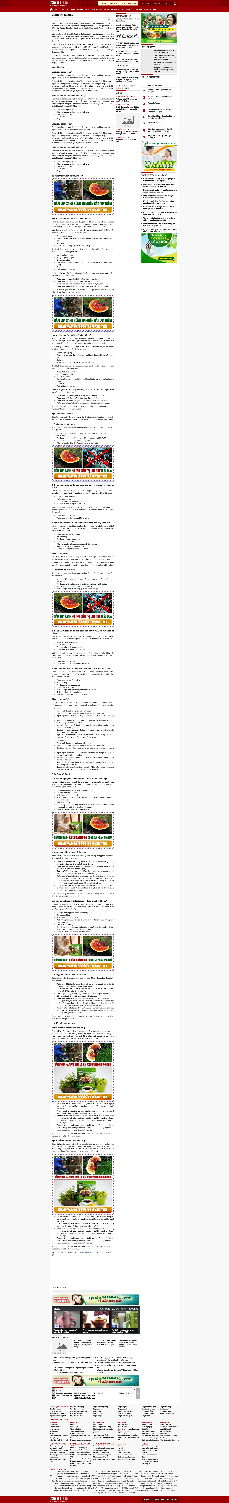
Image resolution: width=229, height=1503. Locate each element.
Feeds (157, 1499)
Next (136, 1318)
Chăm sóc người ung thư (79, 1448)
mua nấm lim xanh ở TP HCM (153, 1481)
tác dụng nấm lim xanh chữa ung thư (115, 1493)
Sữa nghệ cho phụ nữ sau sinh (126, 140)
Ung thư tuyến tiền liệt (78, 1411)
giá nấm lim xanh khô (69, 1471)
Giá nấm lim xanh (148, 1431)
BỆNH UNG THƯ (77, 9)
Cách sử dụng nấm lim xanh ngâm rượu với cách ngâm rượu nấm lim (159, 185)
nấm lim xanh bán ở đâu (111, 1471)
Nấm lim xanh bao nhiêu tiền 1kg (80, 1455)
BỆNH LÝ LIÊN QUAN (134, 9)
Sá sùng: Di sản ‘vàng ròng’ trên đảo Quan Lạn (65, 1331)
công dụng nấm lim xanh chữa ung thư (151, 1485)
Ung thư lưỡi (97, 1413)
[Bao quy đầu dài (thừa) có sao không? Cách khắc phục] (128, 120)
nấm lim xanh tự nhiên (147, 1474)
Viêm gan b (54, 1424)
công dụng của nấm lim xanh (69, 1476)
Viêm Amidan (147, 1424)
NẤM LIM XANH (150, 9)
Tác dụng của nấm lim (150, 1435)
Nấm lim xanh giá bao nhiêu (103, 1429)
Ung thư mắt (164, 1409)
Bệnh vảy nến (123, 1427)
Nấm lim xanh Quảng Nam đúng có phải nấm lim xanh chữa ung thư (159, 180)
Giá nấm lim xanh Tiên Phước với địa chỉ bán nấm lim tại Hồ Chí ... (159, 225)
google (113, 20)
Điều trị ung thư (55, 1411)
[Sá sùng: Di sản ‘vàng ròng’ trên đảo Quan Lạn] (67, 1319)
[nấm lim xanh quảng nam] (83, 463)
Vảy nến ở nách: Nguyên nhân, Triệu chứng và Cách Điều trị (117, 1371)
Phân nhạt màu (154, 103)
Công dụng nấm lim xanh (59, 1438)
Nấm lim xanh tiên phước (102, 1457)
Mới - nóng (105, 1309)
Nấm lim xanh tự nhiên (168, 1435)
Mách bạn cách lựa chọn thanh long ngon (125, 87)
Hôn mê (100, 1393)
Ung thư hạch (98, 1416)
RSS (152, 1499)
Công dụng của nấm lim (126, 1459)
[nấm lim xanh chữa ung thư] (83, 1071)
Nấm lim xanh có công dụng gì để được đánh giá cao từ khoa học (158, 208)
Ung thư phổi (122, 1409)
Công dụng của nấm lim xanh (128, 1429)
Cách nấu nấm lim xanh (150, 1440)
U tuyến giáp (122, 1433)
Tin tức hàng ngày (129, 3)
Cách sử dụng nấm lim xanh (80, 1438)
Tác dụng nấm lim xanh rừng (103, 1437)
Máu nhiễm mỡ (165, 1429)
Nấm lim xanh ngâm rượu (169, 1440)
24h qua (103, 3)
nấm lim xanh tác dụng (162, 1478)
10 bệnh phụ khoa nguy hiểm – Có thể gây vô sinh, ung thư (164, 69)
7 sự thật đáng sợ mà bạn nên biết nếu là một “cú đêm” (62, 1395)
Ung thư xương (165, 1407)
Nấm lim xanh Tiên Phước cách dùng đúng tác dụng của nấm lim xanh (160, 230)
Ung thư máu (97, 1409)
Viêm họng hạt (147, 1427)
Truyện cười (122, 1446)
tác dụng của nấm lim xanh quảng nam (71, 1481)
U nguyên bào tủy (154, 123)
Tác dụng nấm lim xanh (168, 1438)
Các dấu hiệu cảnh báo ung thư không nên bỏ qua (160, 110)
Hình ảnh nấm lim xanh (126, 1457)
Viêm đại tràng (75, 1429)
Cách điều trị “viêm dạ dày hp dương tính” (127, 20)
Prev (55, 1318)
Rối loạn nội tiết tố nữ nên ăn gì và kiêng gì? (164, 51)
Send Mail (109, 20)
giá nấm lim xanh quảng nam (109, 1476)
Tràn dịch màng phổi (100, 1435)
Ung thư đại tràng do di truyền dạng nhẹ (160, 91)
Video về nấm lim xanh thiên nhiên (95, 1331)
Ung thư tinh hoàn (76, 1416)
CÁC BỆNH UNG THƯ (59, 1407)
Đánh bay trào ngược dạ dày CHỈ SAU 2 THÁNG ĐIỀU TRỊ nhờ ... (160, 130)
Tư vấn (124, 1309)
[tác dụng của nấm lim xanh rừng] (83, 196)
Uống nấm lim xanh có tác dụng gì (150, 1462)
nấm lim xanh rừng (72, 1474)
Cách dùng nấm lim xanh (59, 1435)
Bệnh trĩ (73, 1424)
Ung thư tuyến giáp (149, 1407)
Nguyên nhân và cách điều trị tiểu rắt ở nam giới (72, 1362)
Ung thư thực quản (77, 1413)
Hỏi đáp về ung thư (57, 1413)
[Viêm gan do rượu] (62, 1345)
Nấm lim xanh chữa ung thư (80, 1440)
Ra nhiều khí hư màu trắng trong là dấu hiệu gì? (165, 63)
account (174, 3)
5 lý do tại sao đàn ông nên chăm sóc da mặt (160, 97)
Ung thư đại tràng (124, 1413)
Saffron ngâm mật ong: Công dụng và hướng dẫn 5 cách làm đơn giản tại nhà (127, 80)
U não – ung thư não (125, 1411)
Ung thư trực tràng (148, 1409)
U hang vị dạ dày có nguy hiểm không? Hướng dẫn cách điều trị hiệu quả (107, 1342)
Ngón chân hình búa (127, 1393)
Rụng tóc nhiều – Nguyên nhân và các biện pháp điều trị (161, 117)
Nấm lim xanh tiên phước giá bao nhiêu (80, 1464)
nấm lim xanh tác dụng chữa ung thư (73, 1488)
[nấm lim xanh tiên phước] (83, 830)
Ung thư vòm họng (77, 1407)
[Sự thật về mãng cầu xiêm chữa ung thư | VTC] (125, 1319)
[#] (59, 3)
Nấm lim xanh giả (124, 1452)
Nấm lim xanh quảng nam (102, 1455)
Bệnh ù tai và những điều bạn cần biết (68, 1372)
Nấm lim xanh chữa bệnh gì (80, 1452)
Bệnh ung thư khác (167, 1413)
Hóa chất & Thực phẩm (101, 1452)
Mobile (146, 1499)
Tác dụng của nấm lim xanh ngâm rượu (60, 1456)
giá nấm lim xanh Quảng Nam (70, 1490)
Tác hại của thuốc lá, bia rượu (103, 1448)
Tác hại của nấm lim (125, 1455)
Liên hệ (166, 3)
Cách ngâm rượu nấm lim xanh (104, 1459)
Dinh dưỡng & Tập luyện (79, 1450)
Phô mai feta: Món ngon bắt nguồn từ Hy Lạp (126, 100)
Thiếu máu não (165, 1424)
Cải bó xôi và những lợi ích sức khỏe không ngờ (116, 1362)
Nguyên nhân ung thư (58, 1416)
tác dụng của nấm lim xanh (118, 1478)
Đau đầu (145, 1429)
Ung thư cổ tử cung (77, 1409)
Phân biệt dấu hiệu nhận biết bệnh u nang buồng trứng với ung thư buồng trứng (127, 45)
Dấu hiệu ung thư (56, 1409)
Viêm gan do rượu (59, 1353)
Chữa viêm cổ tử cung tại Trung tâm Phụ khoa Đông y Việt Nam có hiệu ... (165, 57)
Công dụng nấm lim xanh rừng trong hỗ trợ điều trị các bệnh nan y (158, 196)
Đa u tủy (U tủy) (122, 65)
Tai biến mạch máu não (168, 1427)
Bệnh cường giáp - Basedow (128, 1435)
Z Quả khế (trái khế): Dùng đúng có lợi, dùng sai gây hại (127, 60)
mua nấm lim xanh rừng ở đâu (73, 1483)
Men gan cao (54, 1429)
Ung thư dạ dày (165, 1411)
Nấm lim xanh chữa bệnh (59, 1440)
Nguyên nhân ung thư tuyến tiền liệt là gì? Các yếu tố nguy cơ (128, 37)
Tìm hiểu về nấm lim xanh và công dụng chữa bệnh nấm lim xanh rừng (159, 219)
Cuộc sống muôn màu (150, 1448)
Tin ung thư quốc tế (57, 1448)
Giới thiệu (145, 3)
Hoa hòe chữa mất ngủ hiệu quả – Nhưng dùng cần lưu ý (73, 1358)
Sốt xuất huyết (165, 1431)
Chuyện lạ (121, 1450)
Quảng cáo (157, 3)
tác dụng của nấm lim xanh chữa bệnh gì (154, 1476)
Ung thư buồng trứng (100, 1407)
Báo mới (113, 3)
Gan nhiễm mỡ (55, 1427)
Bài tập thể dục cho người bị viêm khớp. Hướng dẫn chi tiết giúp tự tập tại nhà (84, 1395)
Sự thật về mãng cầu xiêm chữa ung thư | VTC (123, 1331)
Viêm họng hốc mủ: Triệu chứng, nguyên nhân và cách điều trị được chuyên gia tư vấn (127, 28)
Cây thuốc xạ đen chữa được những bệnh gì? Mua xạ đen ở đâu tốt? (127, 72)
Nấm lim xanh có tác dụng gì (80, 1461)
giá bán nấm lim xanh (111, 1481)
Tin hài (120, 1448)
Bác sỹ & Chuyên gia (57, 1452)
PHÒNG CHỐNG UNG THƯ (114, 9)
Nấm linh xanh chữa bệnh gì (80, 1459)
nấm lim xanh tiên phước (109, 1474)
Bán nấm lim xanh (148, 1433)
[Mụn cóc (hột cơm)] (159, 81)
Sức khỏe (133, 1309)
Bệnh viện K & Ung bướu (59, 1450)
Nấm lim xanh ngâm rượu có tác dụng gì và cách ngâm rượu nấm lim (160, 191)
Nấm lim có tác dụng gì (150, 1438)
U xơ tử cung (97, 1424)
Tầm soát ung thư (99, 1446)
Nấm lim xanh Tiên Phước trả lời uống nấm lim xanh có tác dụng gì (158, 202)
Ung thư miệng (147, 1411)
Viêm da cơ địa (123, 1424)
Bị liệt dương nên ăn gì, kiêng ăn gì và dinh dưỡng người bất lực (127, 109)
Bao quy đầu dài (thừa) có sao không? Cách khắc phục (127, 133)
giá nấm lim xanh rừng (151, 1471)
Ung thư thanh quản (125, 1416)
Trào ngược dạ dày (77, 1431)
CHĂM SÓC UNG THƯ (93, 9)
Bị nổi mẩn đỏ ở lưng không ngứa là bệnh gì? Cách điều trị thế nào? (73, 1369)
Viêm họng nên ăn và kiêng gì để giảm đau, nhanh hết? (116, 1366)
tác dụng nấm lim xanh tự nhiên (111, 1483)
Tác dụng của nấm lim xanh (80, 1435)
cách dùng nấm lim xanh (107, 1485)
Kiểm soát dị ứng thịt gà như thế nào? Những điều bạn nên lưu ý (127, 53)
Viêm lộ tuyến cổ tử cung (102, 1427)
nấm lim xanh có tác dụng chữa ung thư (153, 1490)
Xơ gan (52, 1433)
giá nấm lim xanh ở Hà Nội (71, 1485)
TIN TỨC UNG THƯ (61, 9)
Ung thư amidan (148, 1413)
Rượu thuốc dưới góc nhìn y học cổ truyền (160, 137)
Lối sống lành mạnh (100, 1450)
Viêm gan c (54, 1431)
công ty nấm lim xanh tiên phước (79, 1478)
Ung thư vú (97, 1411)
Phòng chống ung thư (149, 1450)
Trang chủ (51, 9)
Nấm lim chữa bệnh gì (150, 1459)
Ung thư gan (122, 1407)
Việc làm (174, 1499)
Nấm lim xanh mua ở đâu (149, 1456)
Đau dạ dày (74, 1427)
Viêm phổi (96, 1433)
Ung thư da (146, 1416)
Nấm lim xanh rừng (77, 1433)
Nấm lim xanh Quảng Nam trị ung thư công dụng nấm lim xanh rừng (160, 213)
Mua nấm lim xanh (166, 1433)
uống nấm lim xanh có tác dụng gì (159, 1483)
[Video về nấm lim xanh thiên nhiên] (96, 1319)
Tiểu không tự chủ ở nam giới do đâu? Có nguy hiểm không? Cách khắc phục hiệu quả (115, 1358)
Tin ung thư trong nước (58, 1446)
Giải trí (115, 1309)
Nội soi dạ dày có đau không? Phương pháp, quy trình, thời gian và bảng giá (83, 1343)
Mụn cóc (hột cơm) (155, 85)
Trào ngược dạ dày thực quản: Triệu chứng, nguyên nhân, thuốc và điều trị (128, 1343)
